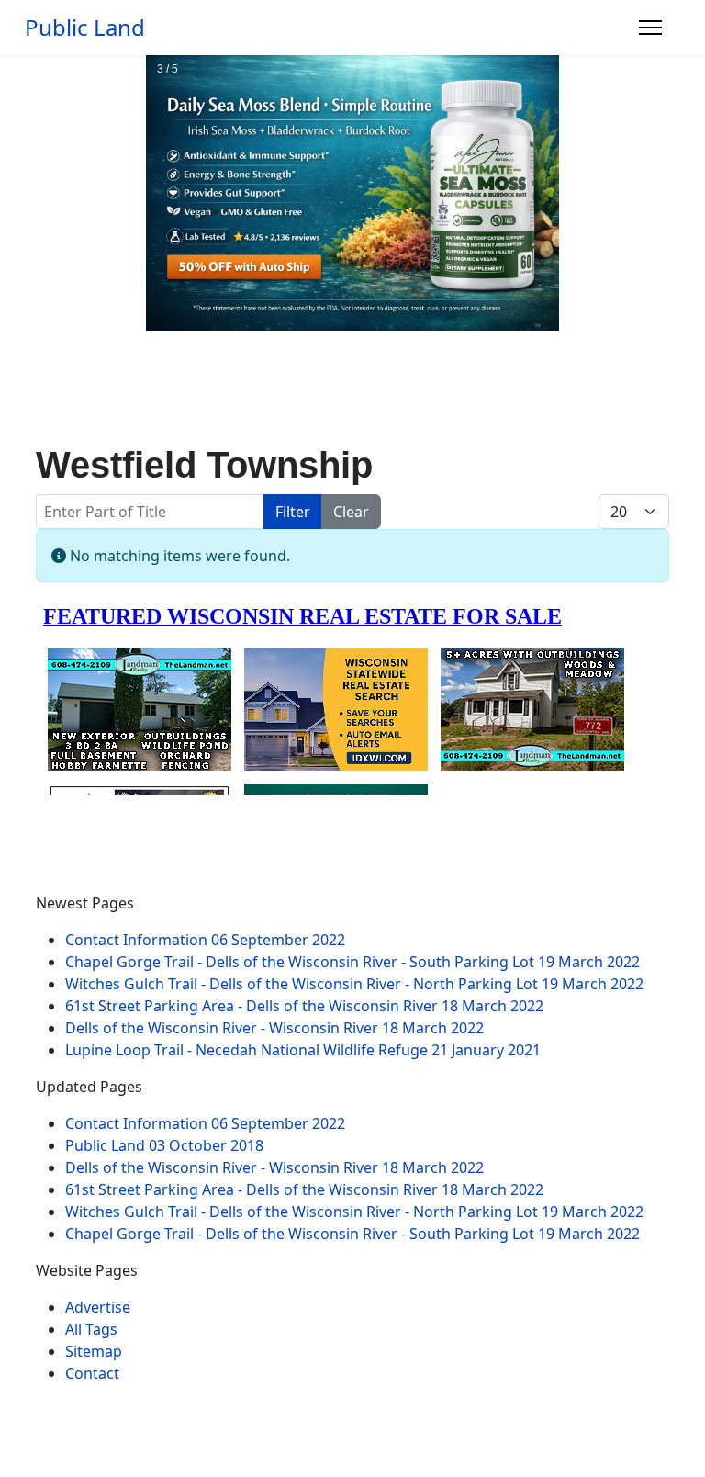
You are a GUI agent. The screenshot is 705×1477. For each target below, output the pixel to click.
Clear (351, 512)
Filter (292, 512)
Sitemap (93, 1351)
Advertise (97, 1307)
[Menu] (650, 27)
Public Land (85, 28)
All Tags (91, 1329)
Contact (92, 1373)
